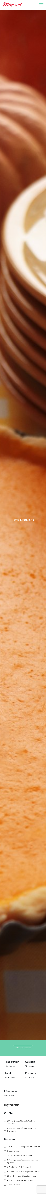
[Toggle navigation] (41, 4)
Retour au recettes (23, 1048)
